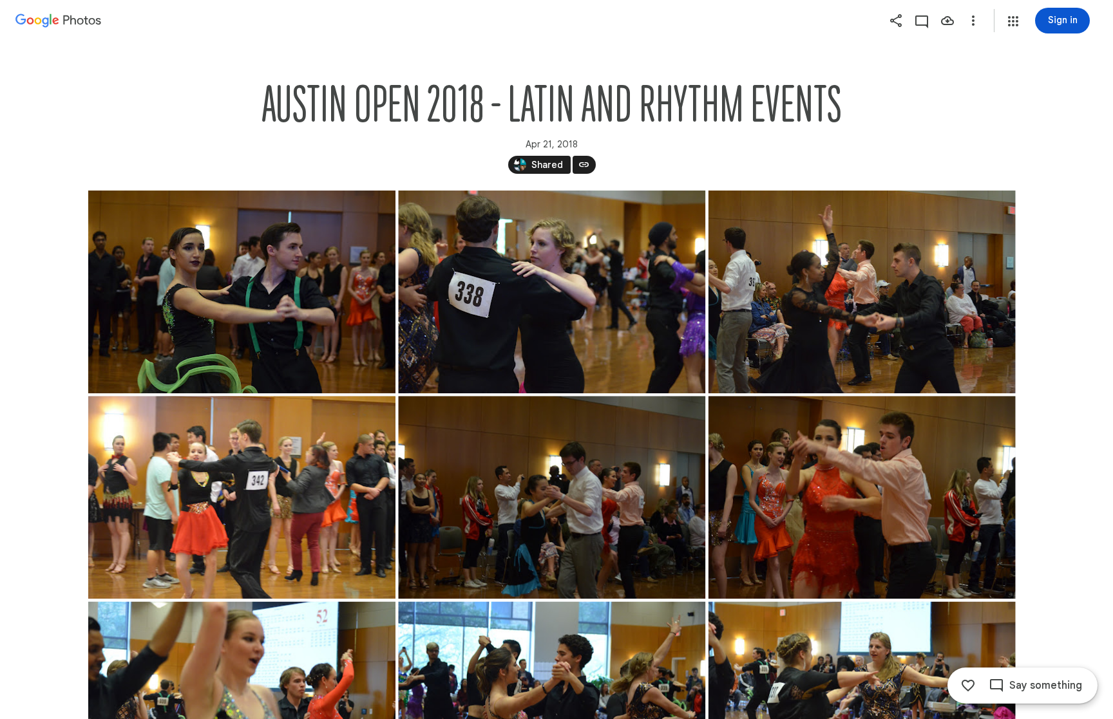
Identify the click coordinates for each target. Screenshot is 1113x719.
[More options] (973, 20)
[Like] (968, 685)
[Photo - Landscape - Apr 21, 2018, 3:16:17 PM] (241, 497)
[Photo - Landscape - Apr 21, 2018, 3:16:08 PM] (551, 292)
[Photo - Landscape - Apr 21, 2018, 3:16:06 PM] (241, 292)
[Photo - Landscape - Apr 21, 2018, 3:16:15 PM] (861, 292)
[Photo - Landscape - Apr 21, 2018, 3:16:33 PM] (861, 497)
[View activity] (922, 20)
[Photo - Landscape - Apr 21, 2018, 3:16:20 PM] (551, 497)
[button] (1013, 21)
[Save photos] (947, 20)
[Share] (896, 20)
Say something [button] (1045, 685)
